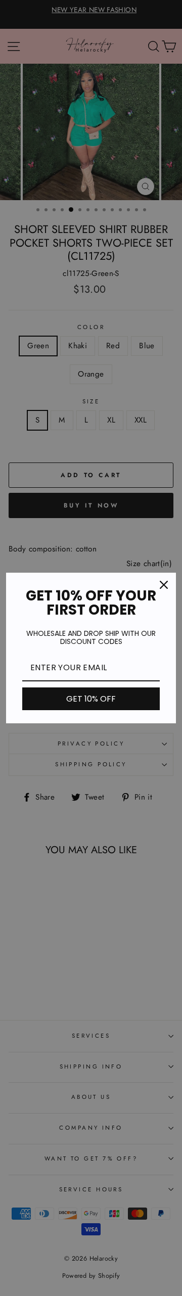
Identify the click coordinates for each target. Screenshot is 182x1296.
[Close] (164, 585)
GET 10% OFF (91, 699)
